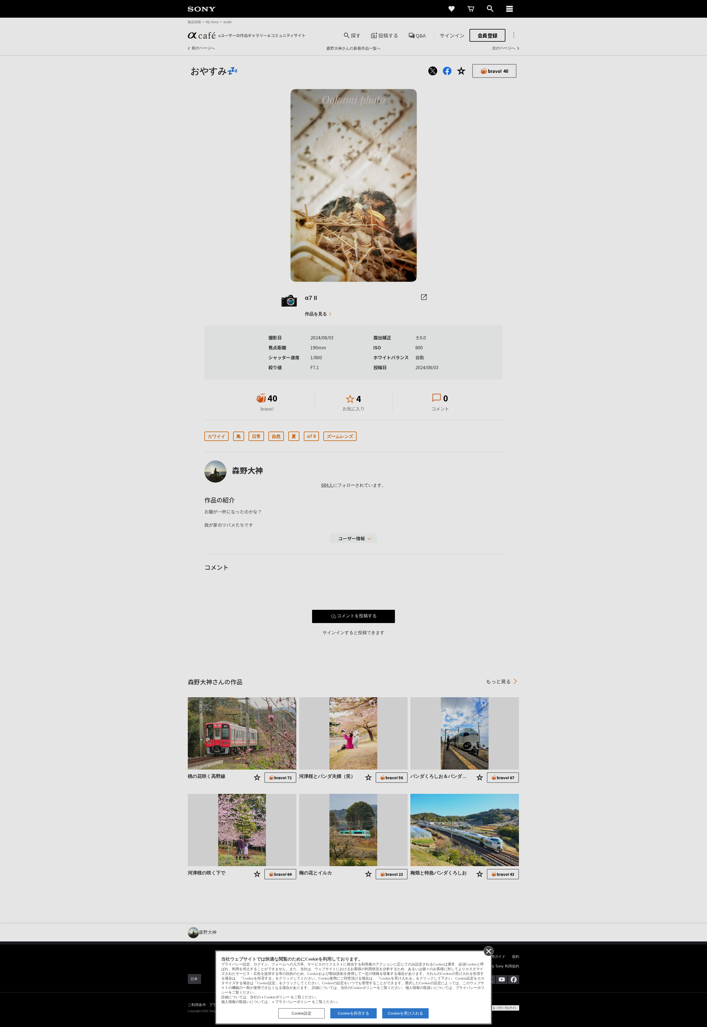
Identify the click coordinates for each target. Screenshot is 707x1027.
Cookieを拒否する (353, 1013)
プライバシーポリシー (293, 1002)
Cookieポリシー (277, 997)
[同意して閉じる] (488, 951)
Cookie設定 (302, 1013)
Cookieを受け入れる (405, 1013)
